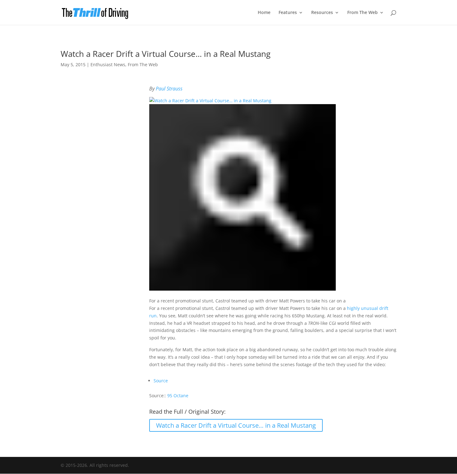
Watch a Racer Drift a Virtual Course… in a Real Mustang (236, 425)
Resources (322, 12)
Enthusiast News (107, 64)
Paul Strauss (169, 88)
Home (264, 12)
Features (288, 12)
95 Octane (177, 395)
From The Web (362, 12)
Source (161, 381)
